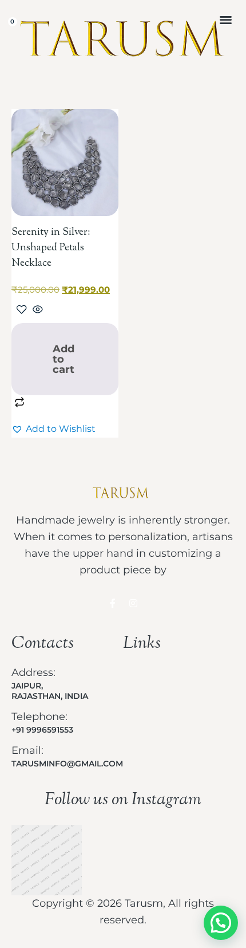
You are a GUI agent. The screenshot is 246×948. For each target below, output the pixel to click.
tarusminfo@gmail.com (67, 763)
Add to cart (63, 359)
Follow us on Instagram (123, 800)
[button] (226, 19)
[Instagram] (133, 603)
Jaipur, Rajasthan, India (49, 690)
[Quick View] (36, 310)
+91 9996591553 (42, 730)
